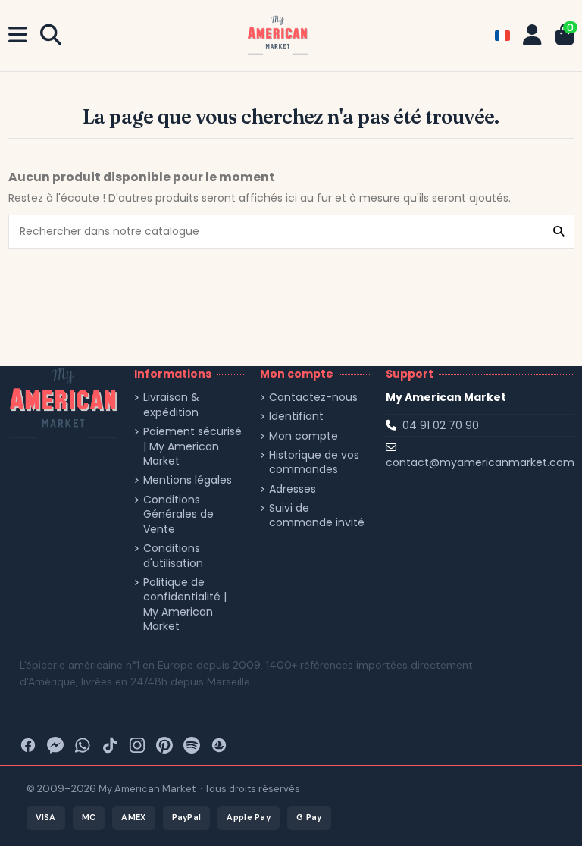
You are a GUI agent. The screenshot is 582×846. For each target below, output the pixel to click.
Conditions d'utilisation (173, 556)
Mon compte (303, 436)
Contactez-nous (313, 397)
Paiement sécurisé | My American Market (192, 446)
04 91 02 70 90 (440, 425)
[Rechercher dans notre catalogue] (558, 232)
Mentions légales (187, 480)
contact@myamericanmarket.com (480, 462)
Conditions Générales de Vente (178, 515)
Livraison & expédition (171, 405)
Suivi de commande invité (317, 516)
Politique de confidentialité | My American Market (185, 604)
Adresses (292, 489)
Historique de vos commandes (314, 463)
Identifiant (296, 416)
